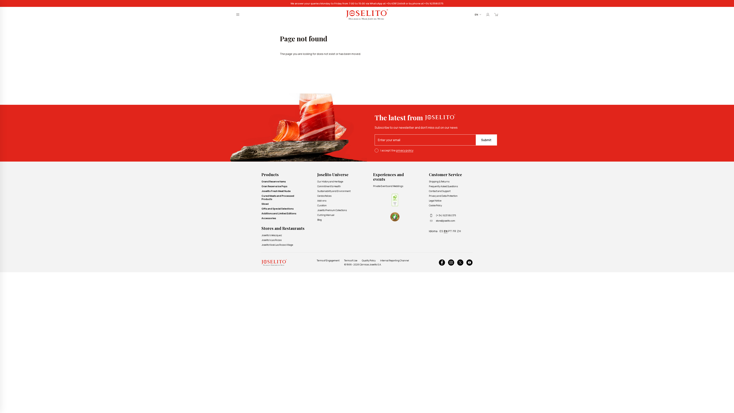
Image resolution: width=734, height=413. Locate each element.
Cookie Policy (435, 205)
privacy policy (404, 150)
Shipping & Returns (439, 181)
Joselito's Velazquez (271, 235)
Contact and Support (440, 191)
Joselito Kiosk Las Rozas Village (277, 244)
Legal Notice (435, 200)
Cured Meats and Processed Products (277, 197)
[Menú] (238, 14)
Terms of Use (350, 260)
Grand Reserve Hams (273, 181)
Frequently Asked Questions (443, 186)
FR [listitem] (454, 231)
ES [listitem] (441, 231)
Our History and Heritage (330, 181)
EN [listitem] (446, 231)
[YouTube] (469, 262)
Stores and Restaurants (282, 228)
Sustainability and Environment (334, 191)
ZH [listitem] (459, 231)
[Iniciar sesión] (488, 14)
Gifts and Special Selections (277, 208)
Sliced (265, 204)
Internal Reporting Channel (394, 260)
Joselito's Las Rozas (271, 240)
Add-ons (321, 200)
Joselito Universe (332, 174)
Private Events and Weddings (388, 186)
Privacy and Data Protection (443, 196)
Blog (319, 219)
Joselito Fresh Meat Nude (276, 191)
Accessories (268, 218)
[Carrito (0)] (496, 14)
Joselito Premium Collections (332, 210)
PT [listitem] (450, 231)
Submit (486, 140)
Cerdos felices (324, 196)
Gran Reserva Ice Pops (274, 186)
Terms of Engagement (328, 260)
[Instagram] (451, 262)
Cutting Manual (325, 215)
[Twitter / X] (460, 262)
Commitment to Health (329, 186)
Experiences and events (388, 177)
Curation (322, 205)
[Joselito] (367, 14)
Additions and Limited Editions (278, 213)
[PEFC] (395, 200)
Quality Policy (369, 260)
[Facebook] (442, 262)
